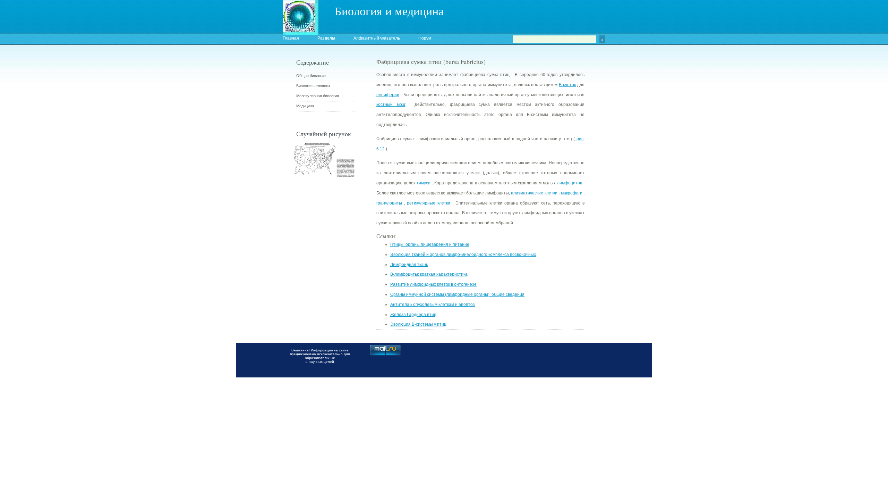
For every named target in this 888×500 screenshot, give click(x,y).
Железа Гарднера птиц (413, 314)
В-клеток (567, 84)
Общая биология (311, 76)
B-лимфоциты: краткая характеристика (429, 274)
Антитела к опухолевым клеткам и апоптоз (432, 304)
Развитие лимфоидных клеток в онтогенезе (433, 284)
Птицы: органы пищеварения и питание (429, 244)
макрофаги (571, 193)
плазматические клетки (534, 193)
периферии (387, 94)
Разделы (326, 38)
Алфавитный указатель (376, 38)
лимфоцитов (569, 183)
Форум (424, 38)
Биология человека (313, 86)
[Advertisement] (622, 182)
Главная (291, 38)
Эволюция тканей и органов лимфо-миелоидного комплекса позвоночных (463, 254)
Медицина (305, 106)
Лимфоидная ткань (409, 264)
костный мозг (390, 104)
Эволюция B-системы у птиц (418, 324)
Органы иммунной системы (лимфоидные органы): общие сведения (457, 294)
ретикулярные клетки (428, 203)
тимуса (423, 183)
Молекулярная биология (317, 96)
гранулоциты (389, 203)
